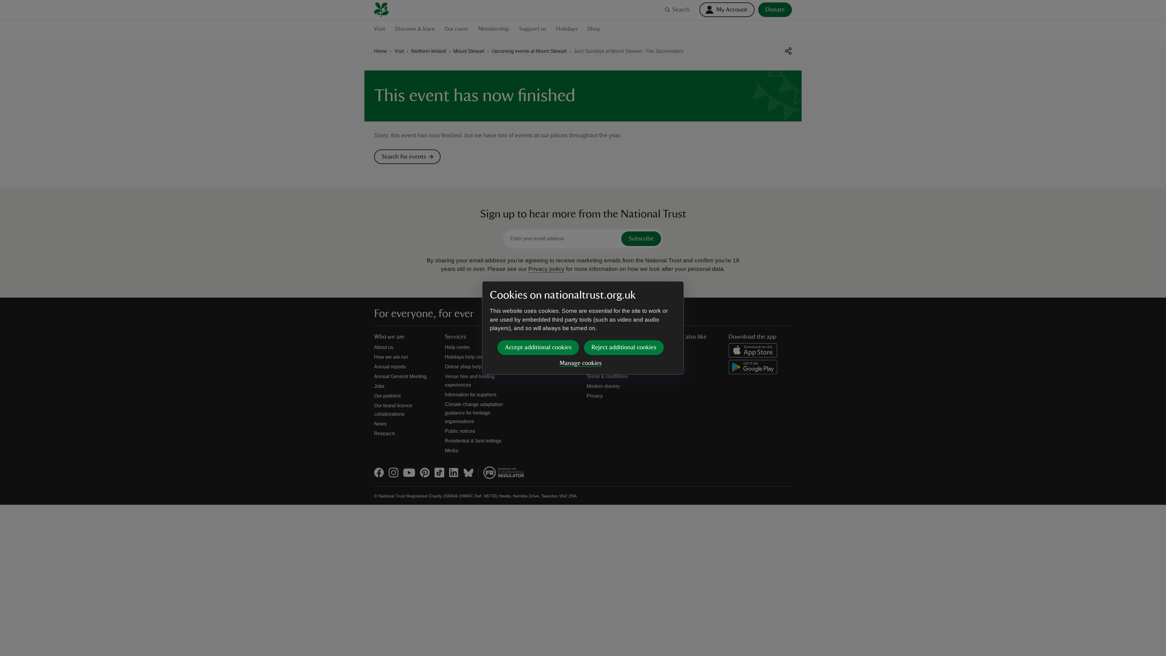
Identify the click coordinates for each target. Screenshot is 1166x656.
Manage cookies (581, 363)
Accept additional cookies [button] (538, 347)
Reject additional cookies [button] (624, 347)
